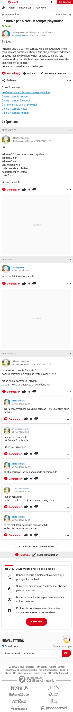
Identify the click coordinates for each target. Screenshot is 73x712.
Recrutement (11, 670)
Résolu (8, 26)
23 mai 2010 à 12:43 (21, 520)
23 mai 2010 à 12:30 (21, 403)
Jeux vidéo (40, 7)
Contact (61, 667)
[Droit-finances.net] (53, 694)
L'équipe (30, 667)
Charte (8, 673)
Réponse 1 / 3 (9, 130)
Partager (11, 80)
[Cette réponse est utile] (24, 189)
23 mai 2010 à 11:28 (21, 270)
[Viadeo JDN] (53, 701)
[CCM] (13, 2)
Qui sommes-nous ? (17, 667)
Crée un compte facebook (16, 100)
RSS (14, 673)
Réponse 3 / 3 (9, 353)
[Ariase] (19, 708)
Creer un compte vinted (14, 108)
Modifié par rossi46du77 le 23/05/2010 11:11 (31, 141)
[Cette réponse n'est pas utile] (34, 189)
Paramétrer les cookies (48, 670)
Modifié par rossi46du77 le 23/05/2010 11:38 (31, 364)
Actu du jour (11, 646)
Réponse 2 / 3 (9, 259)
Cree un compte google (15, 96)
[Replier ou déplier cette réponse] (69, 130)
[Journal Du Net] (53, 688)
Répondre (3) (13, 73)
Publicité (52, 667)
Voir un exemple (62, 646)
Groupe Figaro (40, 673)
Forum (12, 7)
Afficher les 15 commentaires (38, 546)
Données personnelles (27, 670)
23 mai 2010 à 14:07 (38, 35)
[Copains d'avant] (19, 701)
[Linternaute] (19, 694)
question (67, 2)
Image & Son (25, 7)
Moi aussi (32, 73)
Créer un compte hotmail (15, 112)
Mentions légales (25, 673)
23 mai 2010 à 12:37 (21, 467)
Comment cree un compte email (19, 104)
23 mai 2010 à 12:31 (21, 432)
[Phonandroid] (53, 708)
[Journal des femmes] (19, 688)
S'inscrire (36, 621)
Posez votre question (55, 73)
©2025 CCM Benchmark (58, 673)
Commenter (13, 189)
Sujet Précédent (12, 14)
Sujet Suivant (62, 14)
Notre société (41, 667)
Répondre (24, 555)
